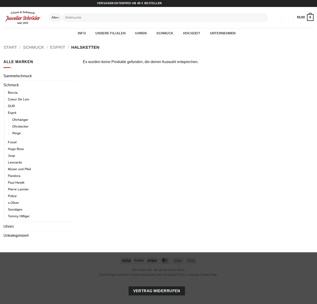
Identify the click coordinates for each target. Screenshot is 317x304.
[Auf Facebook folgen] (302, 3)
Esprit (57, 47)
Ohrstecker (20, 126)
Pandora (14, 176)
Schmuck (33, 47)
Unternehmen (223, 33)
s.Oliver (13, 203)
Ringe (16, 133)
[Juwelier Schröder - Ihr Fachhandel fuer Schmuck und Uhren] (22, 17)
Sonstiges (15, 209)
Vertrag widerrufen (156, 291)
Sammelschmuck (17, 76)
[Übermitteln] (263, 18)
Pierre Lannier (18, 189)
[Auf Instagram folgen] (306, 3)
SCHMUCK (164, 33)
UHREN (141, 33)
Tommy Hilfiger (19, 216)
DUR (11, 106)
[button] (287, 18)
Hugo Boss (16, 149)
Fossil (12, 142)
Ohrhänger (20, 120)
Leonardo (15, 162)
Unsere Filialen (110, 33)
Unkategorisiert (16, 235)
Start (10, 47)
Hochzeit (191, 33)
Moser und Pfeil (19, 169)
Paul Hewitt (16, 182)
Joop (11, 155)
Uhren (8, 226)
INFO (82, 33)
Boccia (13, 92)
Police (12, 196)
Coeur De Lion (18, 99)
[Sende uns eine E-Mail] (311, 3)
